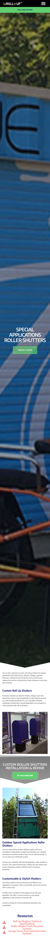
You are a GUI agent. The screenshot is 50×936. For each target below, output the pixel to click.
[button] (43, 3)
